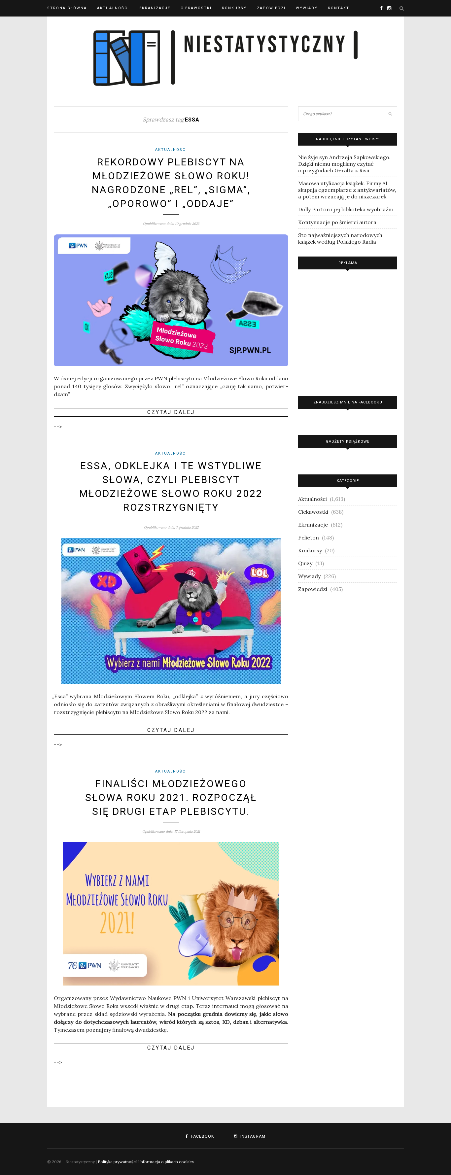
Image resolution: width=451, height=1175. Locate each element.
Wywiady (307, 8)
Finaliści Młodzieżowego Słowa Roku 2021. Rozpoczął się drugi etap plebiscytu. (171, 797)
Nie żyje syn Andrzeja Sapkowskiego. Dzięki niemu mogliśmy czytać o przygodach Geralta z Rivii (344, 164)
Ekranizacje (154, 8)
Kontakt (338, 8)
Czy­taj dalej (171, 412)
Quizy (305, 563)
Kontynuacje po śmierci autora (337, 222)
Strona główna (67, 8)
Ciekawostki (196, 8)
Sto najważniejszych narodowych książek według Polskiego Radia (340, 238)
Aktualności (113, 8)
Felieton (308, 537)
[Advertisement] (347, 331)
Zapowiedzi (271, 8)
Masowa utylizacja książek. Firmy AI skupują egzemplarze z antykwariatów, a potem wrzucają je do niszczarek (347, 190)
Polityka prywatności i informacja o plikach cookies (146, 1161)
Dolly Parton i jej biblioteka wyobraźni (345, 209)
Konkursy (234, 8)
